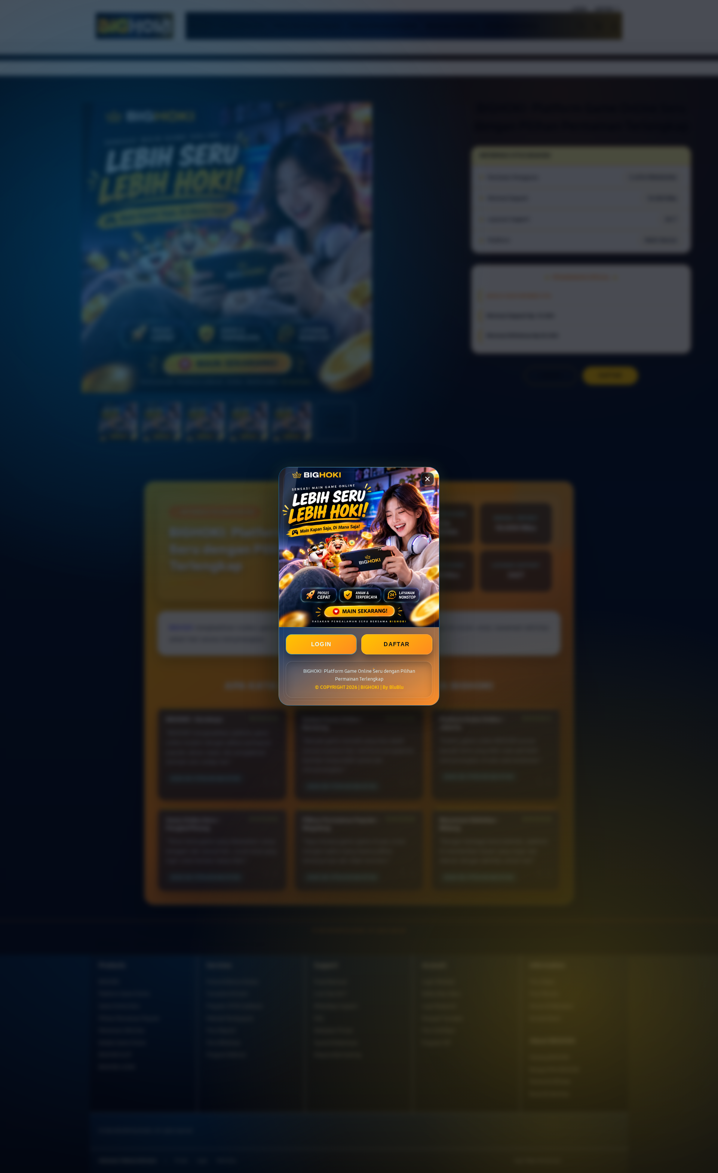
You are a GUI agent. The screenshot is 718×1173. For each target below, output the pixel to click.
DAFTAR (396, 644)
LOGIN (321, 644)
